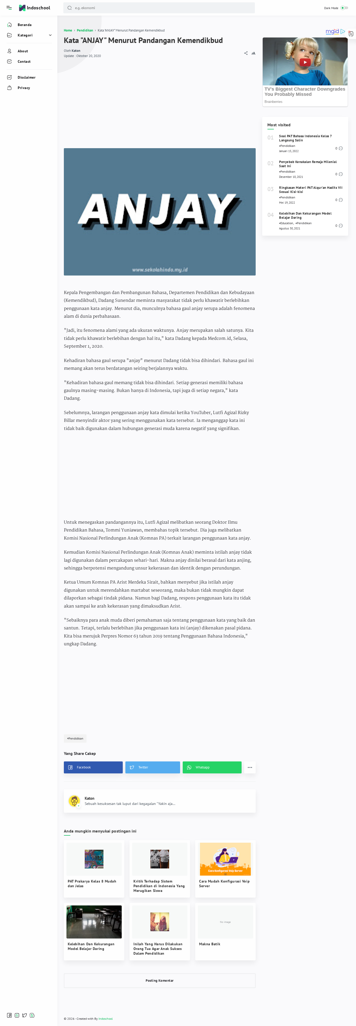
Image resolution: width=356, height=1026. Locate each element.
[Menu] (9, 7)
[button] (69, 7)
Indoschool (38, 8)
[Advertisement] (160, 101)
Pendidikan (76, 738)
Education (286, 223)
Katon (76, 50)
